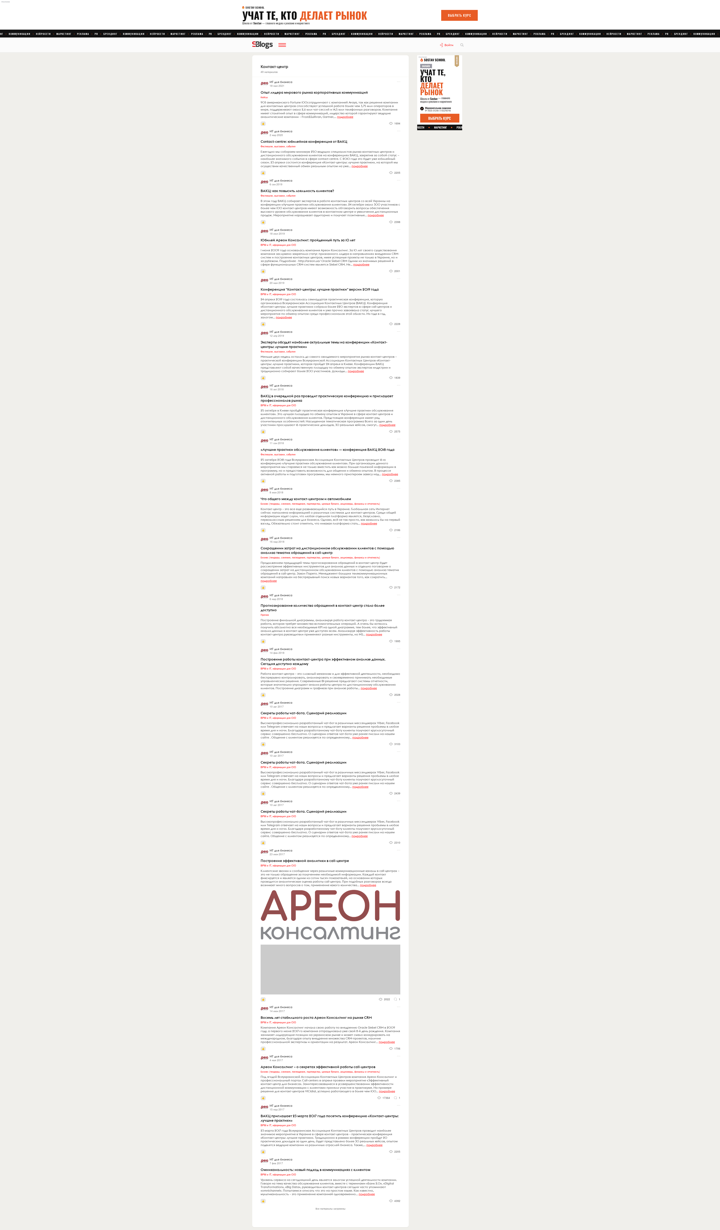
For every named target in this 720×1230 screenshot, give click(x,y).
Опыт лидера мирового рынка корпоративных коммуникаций (314, 92)
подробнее (345, 117)
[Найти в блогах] (462, 45)
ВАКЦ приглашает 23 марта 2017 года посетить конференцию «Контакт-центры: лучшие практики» (330, 1118)
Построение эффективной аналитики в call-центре (305, 860)
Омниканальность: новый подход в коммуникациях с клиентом (315, 1169)
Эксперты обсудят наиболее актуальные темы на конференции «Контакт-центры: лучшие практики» (324, 344)
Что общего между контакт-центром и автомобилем (306, 499)
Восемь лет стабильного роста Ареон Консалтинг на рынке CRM (316, 1017)
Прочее (265, 614)
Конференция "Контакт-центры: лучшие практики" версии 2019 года (320, 289)
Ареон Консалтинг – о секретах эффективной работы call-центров (318, 1067)
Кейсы (264, 97)
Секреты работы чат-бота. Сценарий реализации (303, 713)
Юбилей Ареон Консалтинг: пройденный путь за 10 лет (308, 240)
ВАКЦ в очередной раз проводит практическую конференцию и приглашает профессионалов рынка (327, 398)
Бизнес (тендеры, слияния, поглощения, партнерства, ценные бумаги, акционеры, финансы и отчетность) (320, 503)
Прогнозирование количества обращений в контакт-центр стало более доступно (323, 607)
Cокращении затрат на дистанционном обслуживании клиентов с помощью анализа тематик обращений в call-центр (327, 550)
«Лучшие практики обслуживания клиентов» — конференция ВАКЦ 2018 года (327, 449)
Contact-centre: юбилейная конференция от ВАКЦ (304, 141)
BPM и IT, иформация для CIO (278, 245)
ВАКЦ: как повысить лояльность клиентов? (297, 191)
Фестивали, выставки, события (278, 146)
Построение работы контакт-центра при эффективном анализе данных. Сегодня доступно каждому (323, 661)
